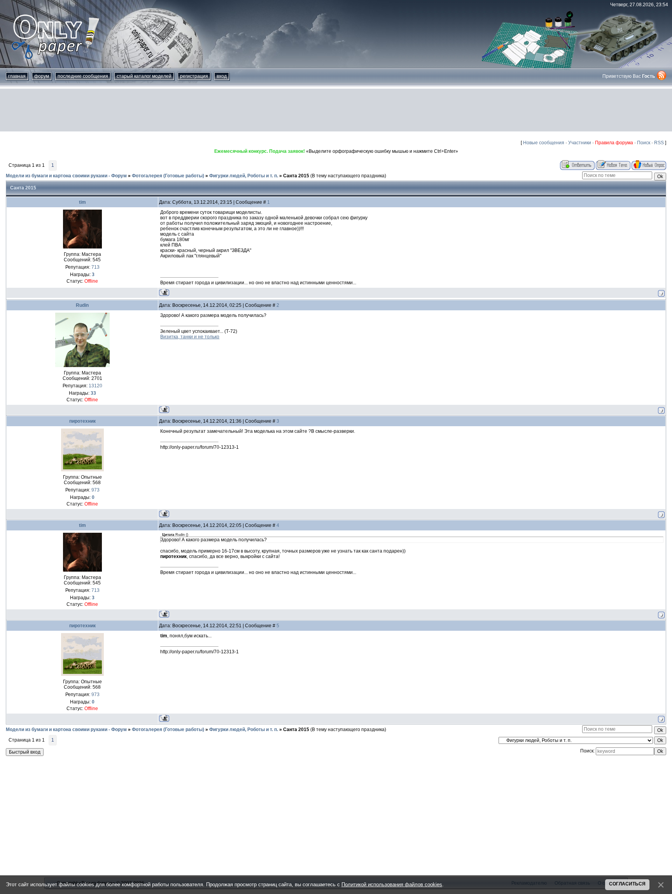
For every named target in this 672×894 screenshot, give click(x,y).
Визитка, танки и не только (189, 336)
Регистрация (194, 76)
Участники (579, 142)
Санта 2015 (296, 175)
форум (41, 76)
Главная (17, 76)
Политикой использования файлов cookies (391, 884)
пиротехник (82, 421)
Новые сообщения (543, 142)
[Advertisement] (336, 110)
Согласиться (627, 884)
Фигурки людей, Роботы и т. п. (243, 175)
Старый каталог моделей (144, 76)
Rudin (82, 305)
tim (82, 202)
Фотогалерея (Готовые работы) (168, 175)
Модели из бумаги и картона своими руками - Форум (66, 175)
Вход (222, 76)
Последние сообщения (83, 76)
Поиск (643, 142)
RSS (659, 142)
